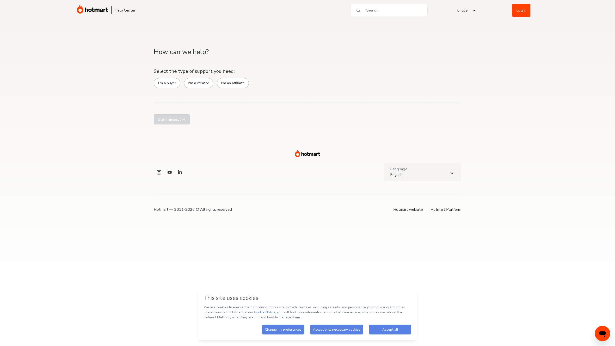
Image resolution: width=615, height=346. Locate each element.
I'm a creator (198, 83)
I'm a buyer (167, 83)
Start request (170, 119)
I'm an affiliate (233, 83)
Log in (521, 10)
